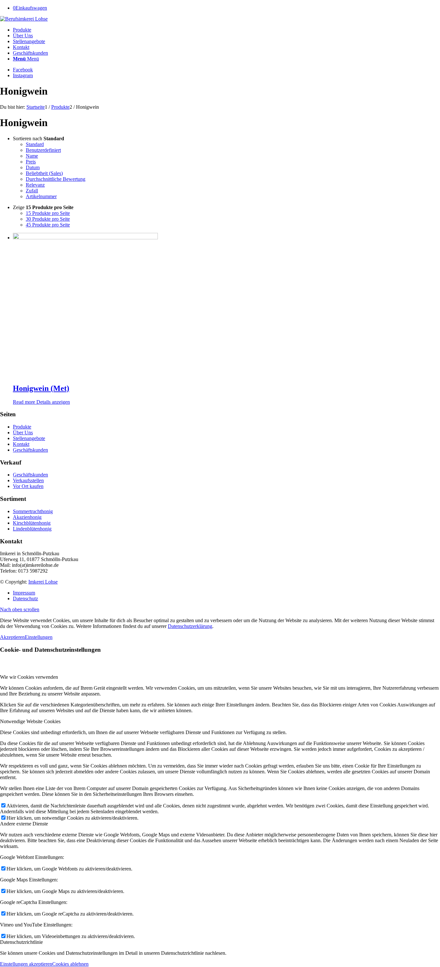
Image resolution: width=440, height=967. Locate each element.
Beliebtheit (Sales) (44, 173)
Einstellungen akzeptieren (26, 964)
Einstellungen (39, 637)
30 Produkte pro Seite (48, 219)
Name (32, 156)
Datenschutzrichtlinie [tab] (21, 942)
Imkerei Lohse (43, 582)
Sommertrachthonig (33, 511)
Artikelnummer (41, 196)
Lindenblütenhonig (32, 528)
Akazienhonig (27, 517)
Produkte (22, 426)
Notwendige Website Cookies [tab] (30, 721)
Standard (35, 144)
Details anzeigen (52, 402)
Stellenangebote (29, 438)
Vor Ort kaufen (28, 486)
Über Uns (23, 432)
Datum (33, 167)
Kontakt (21, 444)
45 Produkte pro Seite (48, 224)
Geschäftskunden (30, 450)
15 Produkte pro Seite (48, 213)
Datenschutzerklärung (190, 626)
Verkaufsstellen (28, 480)
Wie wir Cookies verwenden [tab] (29, 677)
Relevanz (35, 185)
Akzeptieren (12, 637)
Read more (24, 402)
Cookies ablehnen (70, 964)
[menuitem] (226, 30)
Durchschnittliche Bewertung (55, 179)
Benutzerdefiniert (43, 150)
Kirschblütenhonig (32, 523)
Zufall (32, 190)
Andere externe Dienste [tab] (24, 823)
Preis (31, 161)
